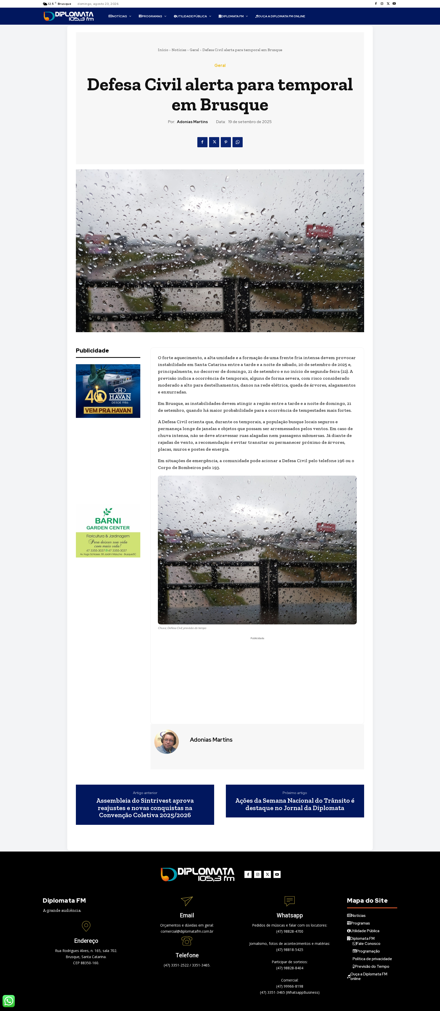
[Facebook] (376, 4)
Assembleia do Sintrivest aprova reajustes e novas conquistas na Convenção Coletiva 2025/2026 (145, 808)
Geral (194, 50)
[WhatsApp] (237, 142)
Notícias (179, 50)
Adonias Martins (192, 122)
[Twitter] (388, 4)
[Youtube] (394, 4)
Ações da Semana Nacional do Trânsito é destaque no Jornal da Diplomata (294, 804)
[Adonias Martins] (169, 741)
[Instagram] (382, 4)
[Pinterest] (226, 142)
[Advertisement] (114, 461)
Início (163, 50)
